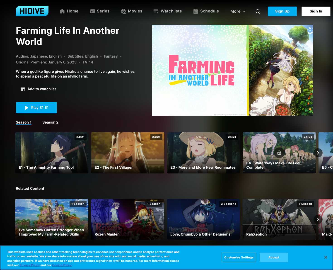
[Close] (326, 257)
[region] (166, 258)
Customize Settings (238, 257)
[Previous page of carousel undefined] (14, 152)
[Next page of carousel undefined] (318, 152)
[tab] (23, 122)
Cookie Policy (62, 265)
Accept (273, 257)
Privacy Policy (29, 265)
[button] (38, 89)
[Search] (257, 11)
